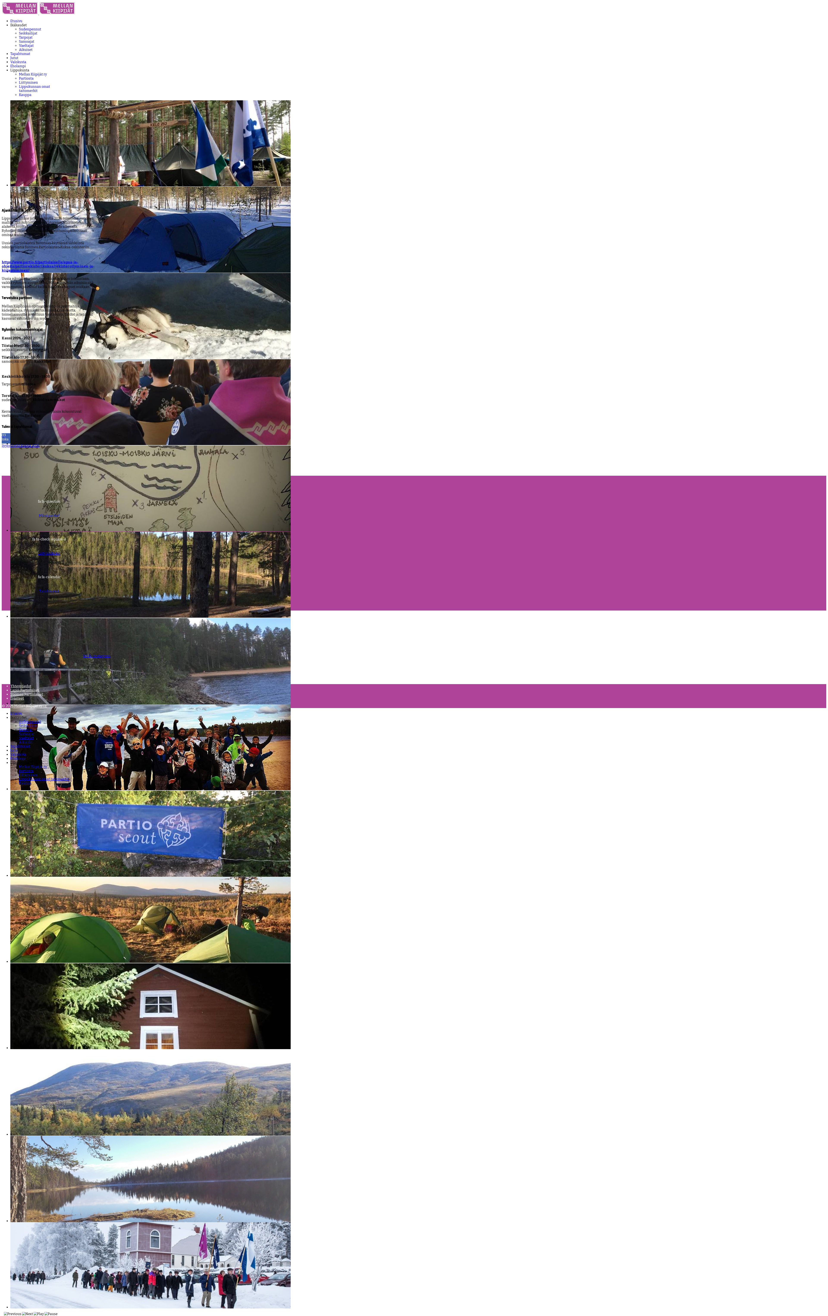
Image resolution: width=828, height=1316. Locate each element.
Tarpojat (26, 37)
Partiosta (26, 78)
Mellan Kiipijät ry (33, 74)
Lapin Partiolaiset (24, 690)
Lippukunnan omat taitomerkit (34, 89)
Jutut (14, 58)
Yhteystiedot (20, 686)
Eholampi (18, 66)
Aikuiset (26, 50)
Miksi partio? (49, 516)
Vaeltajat (26, 46)
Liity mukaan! (49, 553)
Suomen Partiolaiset (26, 694)
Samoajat (26, 41)
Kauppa (25, 95)
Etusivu (16, 21)
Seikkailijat (28, 33)
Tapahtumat (20, 54)
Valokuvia (18, 62)
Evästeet (17, 698)
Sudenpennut (30, 29)
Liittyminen (28, 82)
